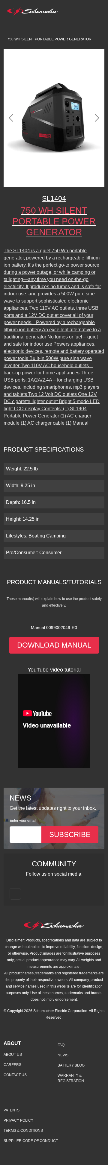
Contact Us (15, 1075)
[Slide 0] (32, 178)
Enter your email (23, 820)
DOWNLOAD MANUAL (54, 645)
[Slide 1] (43, 178)
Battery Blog (71, 1065)
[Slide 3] (64, 178)
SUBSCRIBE (70, 834)
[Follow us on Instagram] (15, 894)
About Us (13, 1054)
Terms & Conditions (23, 1130)
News (63, 1055)
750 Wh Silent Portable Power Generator (49, 39)
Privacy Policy (18, 1120)
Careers (12, 1065)
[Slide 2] (54, 178)
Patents (12, 1110)
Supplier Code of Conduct (31, 1141)
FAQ (61, 1045)
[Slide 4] (75, 178)
